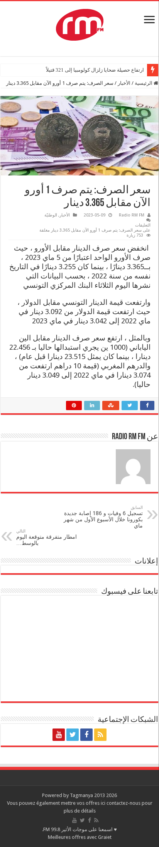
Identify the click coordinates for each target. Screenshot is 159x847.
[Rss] (100, 734)
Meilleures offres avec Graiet (80, 837)
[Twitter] (72, 734)
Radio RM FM (131, 215)
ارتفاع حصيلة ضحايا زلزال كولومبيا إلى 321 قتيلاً (95, 70)
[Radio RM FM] (79, 23)
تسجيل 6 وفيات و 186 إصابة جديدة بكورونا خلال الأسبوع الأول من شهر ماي (103, 517)
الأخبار (124, 83)
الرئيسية (144, 83)
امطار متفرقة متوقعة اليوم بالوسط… (46, 537)
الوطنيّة (50, 215)
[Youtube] (58, 734)
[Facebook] (86, 734)
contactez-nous (124, 803)
